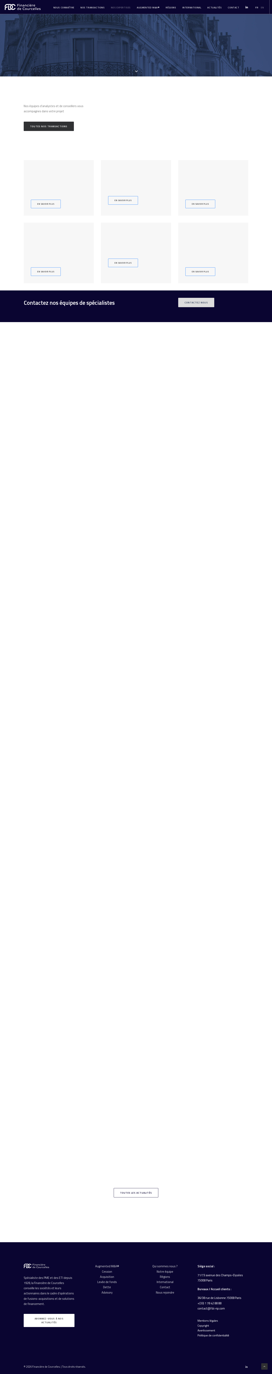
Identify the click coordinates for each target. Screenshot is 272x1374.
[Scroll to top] (264, 1366)
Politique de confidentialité (213, 1335)
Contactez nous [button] (196, 302)
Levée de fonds (107, 1282)
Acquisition (107, 1276)
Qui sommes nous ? (165, 1266)
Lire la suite (46, 557)
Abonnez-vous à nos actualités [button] (49, 1320)
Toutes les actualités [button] (136, 1193)
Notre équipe (165, 1271)
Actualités (214, 7)
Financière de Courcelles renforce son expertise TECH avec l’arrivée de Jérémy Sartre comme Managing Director (102, 892)
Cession (107, 1271)
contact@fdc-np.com (211, 1308)
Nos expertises (121, 7)
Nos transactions (92, 7)
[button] (136, 439)
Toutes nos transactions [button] (49, 126)
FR (256, 7)
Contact (165, 1287)
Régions (171, 7)
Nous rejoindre (165, 1292)
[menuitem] (64, 8)
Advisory (107, 1292)
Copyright (203, 1325)
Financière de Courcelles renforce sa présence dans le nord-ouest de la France (81, 1144)
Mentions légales (208, 1320)
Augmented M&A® (148, 7)
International (191, 7)
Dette (107, 1287)
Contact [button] (233, 7)
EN (262, 7)
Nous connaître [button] (63, 7)
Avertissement (206, 1330)
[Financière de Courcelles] (36, 1266)
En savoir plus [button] (45, 203)
